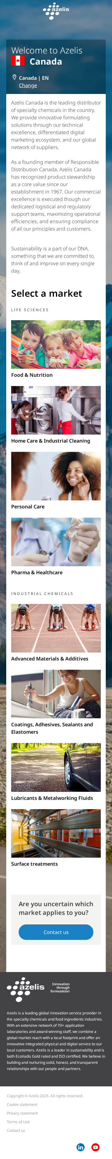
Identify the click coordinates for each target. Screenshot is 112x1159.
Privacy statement (22, 1113)
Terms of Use (18, 1121)
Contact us (56, 932)
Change (28, 85)
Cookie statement (22, 1104)
